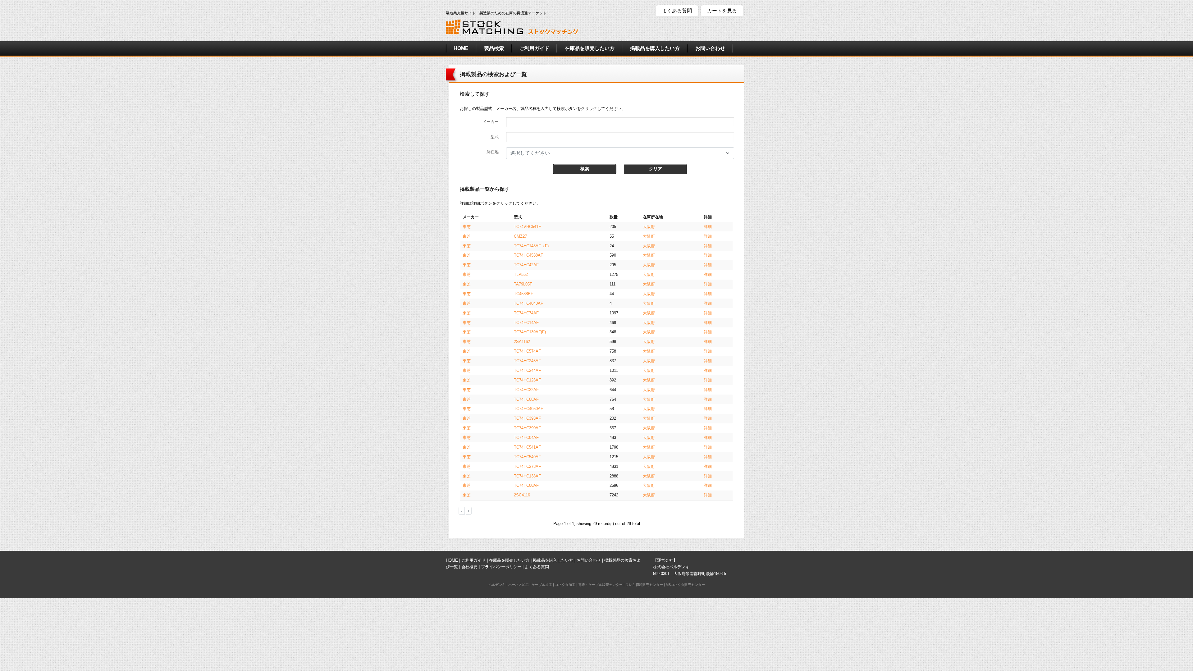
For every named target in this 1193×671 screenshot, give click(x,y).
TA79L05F (523, 284)
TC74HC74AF (526, 313)
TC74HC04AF (526, 437)
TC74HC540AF (527, 456)
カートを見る (722, 10)
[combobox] (620, 153)
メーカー (490, 121)
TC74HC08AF (526, 399)
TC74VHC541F (527, 226)
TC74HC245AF (527, 360)
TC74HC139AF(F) (530, 332)
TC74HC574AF (527, 351)
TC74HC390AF (527, 428)
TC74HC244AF (527, 370)
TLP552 (521, 274)
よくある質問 (677, 10)
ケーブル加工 (542, 585)
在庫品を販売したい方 (590, 48)
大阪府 (649, 226)
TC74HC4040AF (528, 303)
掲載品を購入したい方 (655, 48)
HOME (461, 48)
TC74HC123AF (527, 380)
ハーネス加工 (518, 585)
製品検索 (494, 48)
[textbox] (616, 153)
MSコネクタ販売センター (685, 585)
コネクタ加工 (565, 585)
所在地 (493, 151)
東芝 (467, 226)
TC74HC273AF (527, 466)
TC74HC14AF (526, 322)
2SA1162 (522, 341)
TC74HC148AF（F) (531, 246)
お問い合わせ (710, 48)
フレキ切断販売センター (644, 585)
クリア (655, 168)
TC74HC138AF (527, 476)
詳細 (708, 226)
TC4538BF (523, 293)
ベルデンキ (496, 585)
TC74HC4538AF (528, 255)
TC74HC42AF (526, 264)
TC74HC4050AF (528, 408)
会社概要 (469, 566)
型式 (495, 137)
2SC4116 (522, 495)
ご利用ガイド (534, 48)
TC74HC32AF (526, 389)
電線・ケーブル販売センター (600, 585)
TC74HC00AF (526, 485)
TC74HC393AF (527, 418)
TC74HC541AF (527, 447)
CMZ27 (520, 236)
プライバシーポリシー (501, 566)
